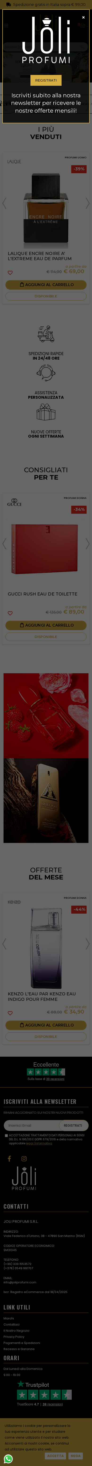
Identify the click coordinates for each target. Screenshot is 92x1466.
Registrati (46, 80)
